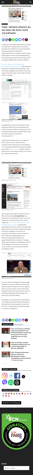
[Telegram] (19, 39)
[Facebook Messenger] (16, 39)
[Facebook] (3, 39)
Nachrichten (4, 24)
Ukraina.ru (10, 64)
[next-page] (5, 364)
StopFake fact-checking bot (11, 403)
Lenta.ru (4, 64)
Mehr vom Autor (18, 324)
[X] (9, 39)
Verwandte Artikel (7, 324)
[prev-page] (3, 364)
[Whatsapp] (13, 39)
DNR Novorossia (14, 149)
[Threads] (26, 39)
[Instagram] (23, 39)
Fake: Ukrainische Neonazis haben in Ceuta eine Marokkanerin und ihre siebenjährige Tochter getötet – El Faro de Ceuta (21, 356)
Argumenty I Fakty (15, 66)
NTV (15, 64)
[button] (2, 2)
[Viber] (6, 39)
